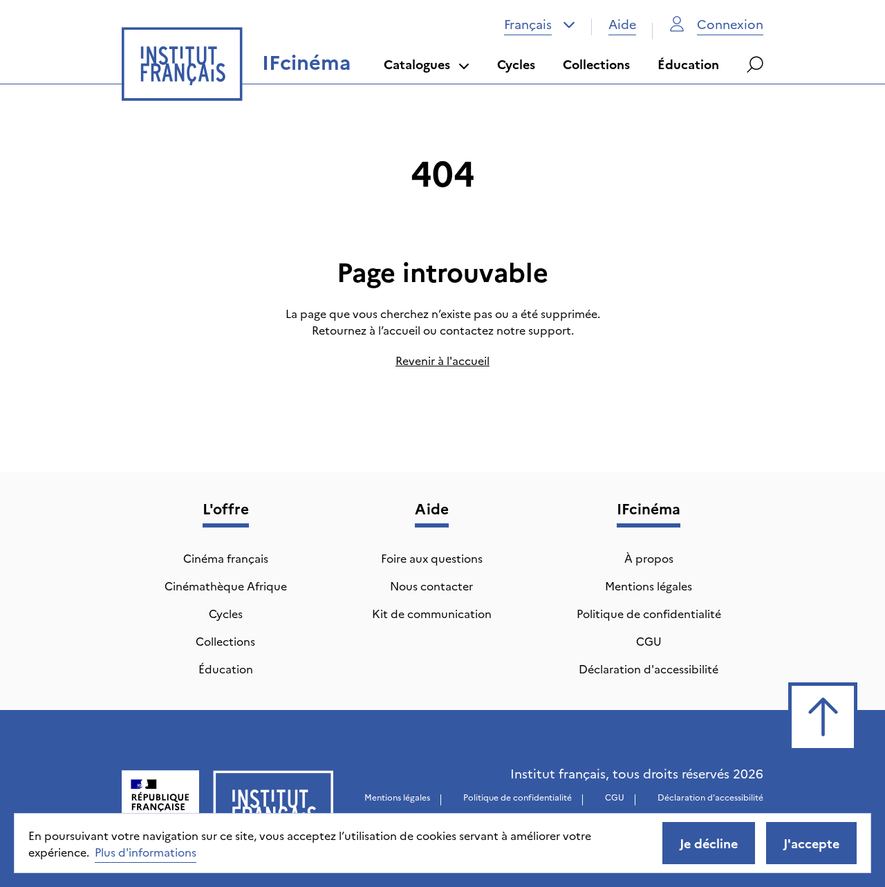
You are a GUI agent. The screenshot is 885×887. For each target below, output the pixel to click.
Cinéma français (225, 558)
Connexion (730, 23)
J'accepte (811, 843)
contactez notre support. (507, 329)
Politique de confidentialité (649, 613)
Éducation (688, 64)
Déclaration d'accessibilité (648, 668)
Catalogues (417, 64)
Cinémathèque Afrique (226, 585)
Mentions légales (648, 585)
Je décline (709, 843)
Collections (596, 64)
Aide (622, 23)
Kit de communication (432, 613)
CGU (649, 640)
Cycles (516, 64)
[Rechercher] (755, 64)
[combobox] (539, 24)
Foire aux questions (432, 558)
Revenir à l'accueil (442, 360)
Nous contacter (431, 585)
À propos (648, 558)
